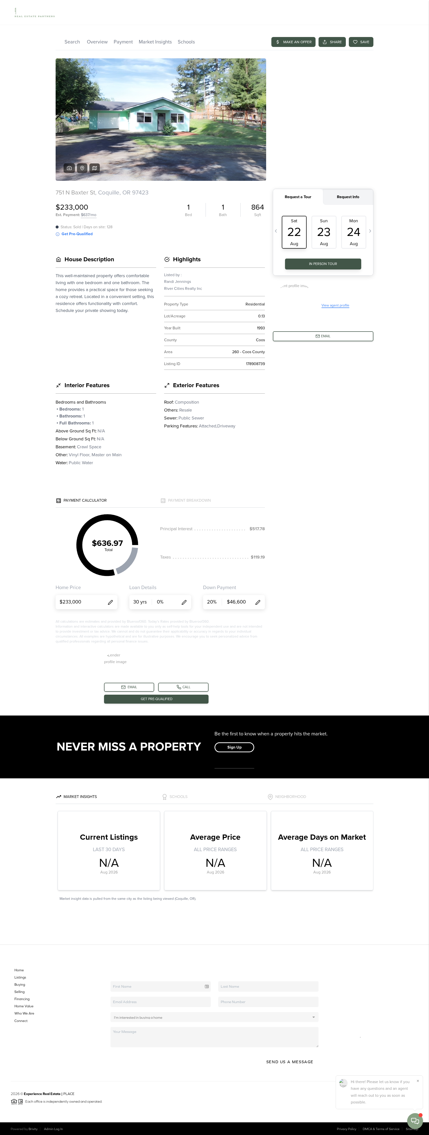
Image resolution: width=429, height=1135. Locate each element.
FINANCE (349, 12)
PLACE (68, 1094)
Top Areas (299, 12)
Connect (21, 1021)
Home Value (275, 12)
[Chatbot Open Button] (415, 1121)
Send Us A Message (290, 1061)
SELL (333, 12)
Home (19, 970)
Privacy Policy (346, 1129)
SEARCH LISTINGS (246, 12)
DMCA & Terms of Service (381, 1129)
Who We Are (24, 1013)
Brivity (33, 1129)
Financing (22, 999)
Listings (20, 977)
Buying (19, 984)
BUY (321, 12)
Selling (19, 992)
